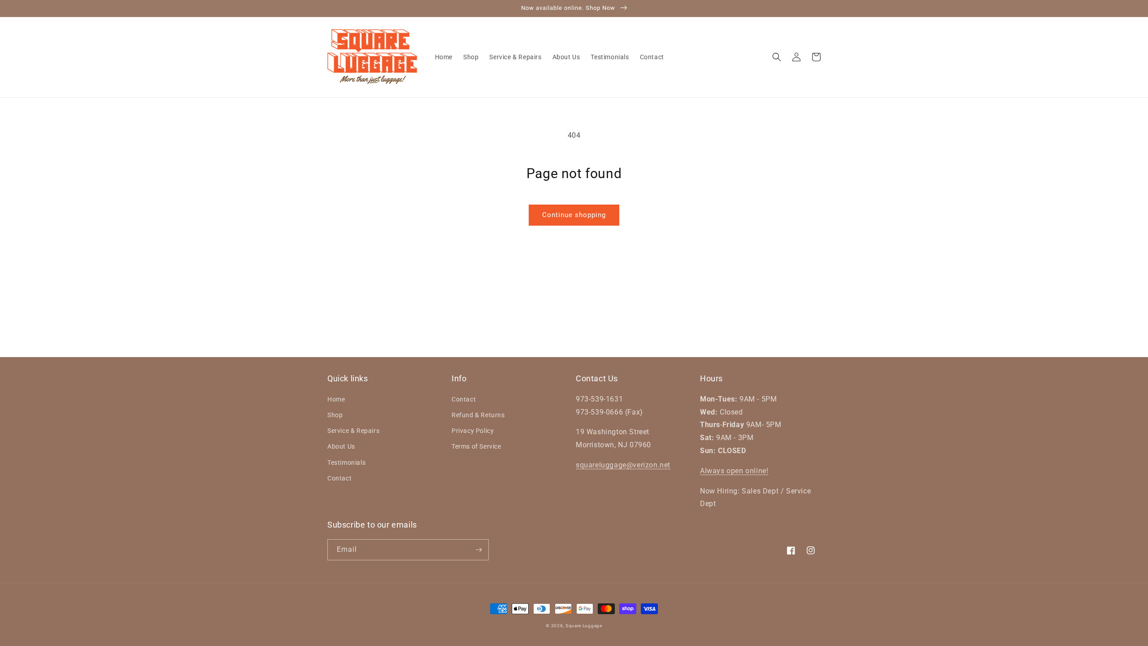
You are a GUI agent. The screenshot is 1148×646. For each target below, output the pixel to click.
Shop (335, 415)
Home (336, 399)
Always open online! (734, 471)
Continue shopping (574, 215)
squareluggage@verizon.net (623, 465)
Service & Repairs (353, 430)
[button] (777, 57)
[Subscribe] (478, 549)
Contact (339, 478)
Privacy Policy (473, 430)
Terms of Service (476, 446)
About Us (341, 446)
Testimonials (346, 462)
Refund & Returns (478, 415)
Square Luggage (583, 625)
